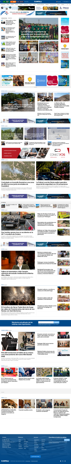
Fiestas (34, 4)
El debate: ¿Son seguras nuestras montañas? (43, 410)
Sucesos (16, 4)
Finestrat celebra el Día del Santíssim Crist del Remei (44, 298)
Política (8, 4)
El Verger (26, 444)
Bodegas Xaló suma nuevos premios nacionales (45, 344)
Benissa (20, 444)
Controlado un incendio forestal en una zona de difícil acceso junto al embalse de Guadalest (17, 184)
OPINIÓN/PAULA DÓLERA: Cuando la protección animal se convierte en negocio (8, 412)
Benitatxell (21, 448)
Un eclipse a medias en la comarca (11, 205)
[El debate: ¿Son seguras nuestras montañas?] (44, 403)
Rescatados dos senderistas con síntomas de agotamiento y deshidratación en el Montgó (46, 224)
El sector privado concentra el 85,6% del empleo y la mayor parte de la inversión (46, 335)
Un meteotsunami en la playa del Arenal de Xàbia (11, 37)
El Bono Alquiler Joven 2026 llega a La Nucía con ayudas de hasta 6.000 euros (11, 44)
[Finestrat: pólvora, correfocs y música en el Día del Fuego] (63, 289)
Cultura (30, 4)
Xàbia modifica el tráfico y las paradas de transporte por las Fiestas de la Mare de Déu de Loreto (11, 22)
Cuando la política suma (25, 410)
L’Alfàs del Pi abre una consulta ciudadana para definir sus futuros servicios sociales (11, 50)
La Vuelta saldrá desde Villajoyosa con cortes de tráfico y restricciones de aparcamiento (43, 380)
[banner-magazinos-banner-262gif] (65, 21)
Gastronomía (26, 4)
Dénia (20, 439)
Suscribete (56, 322)
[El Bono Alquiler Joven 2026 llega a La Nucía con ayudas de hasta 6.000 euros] (3, 43)
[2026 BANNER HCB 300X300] (7, 80)
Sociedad (12, 4)
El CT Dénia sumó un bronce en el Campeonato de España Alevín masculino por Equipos (9, 380)
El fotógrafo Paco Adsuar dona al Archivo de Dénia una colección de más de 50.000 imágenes (63, 206)
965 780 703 (6, 439)
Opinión (58, 4)
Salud (35, 449)
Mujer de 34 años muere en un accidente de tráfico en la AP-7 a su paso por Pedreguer (46, 215)
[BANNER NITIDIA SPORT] (65, 47)
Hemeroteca (44, 449)
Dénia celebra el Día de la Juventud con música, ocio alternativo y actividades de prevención (29, 206)
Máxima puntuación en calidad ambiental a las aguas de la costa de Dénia (46, 205)
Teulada (20, 446)
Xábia (20, 441)
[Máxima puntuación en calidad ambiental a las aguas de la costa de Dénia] (38, 206)
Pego (25, 448)
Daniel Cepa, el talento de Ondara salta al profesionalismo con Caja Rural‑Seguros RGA (61, 114)
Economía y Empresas (40, 4)
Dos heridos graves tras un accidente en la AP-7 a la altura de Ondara (17, 233)
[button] (0, 1)
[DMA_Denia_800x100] (18, 8)
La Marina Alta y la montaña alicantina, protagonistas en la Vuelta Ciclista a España (61, 105)
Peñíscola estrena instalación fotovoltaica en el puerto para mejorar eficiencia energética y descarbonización (60, 144)
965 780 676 (6, 440)
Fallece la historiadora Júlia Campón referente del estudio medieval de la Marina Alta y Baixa (17, 273)
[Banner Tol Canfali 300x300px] (65, 38)
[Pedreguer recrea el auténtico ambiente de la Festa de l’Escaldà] (63, 262)
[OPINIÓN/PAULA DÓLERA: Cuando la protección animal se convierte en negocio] (9, 403)
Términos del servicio (56, 442)
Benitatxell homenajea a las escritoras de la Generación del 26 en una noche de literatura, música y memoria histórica (46, 271)
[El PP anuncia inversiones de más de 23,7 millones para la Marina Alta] (3, 143)
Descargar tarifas (36, 456)
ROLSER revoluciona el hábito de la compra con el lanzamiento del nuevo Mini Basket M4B (17, 354)
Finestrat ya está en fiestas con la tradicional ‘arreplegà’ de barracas (46, 307)
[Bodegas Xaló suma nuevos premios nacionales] (63, 344)
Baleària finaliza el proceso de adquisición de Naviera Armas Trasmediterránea (46, 353)
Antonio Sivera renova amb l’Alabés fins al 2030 (26, 379)
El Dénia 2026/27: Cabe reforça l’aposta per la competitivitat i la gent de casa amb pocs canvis (61, 380)
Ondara (25, 443)
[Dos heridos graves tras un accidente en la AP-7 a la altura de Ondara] (18, 221)
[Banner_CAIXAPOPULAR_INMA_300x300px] (18, 80)
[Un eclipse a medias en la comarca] (3, 206)
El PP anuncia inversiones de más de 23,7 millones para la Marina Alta (14, 143)
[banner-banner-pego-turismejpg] (52, 8)
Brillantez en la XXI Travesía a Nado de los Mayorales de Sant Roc (44, 114)
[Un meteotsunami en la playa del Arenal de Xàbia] (3, 37)
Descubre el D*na (53, 4)
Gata (25, 439)
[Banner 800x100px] (18, 13)
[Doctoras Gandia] (65, 30)
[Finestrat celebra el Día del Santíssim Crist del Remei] (63, 298)
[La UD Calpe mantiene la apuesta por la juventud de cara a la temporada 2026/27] (38, 29)
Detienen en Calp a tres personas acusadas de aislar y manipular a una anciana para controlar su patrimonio (46, 232)
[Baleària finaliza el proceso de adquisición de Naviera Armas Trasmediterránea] (63, 352)
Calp (19, 443)
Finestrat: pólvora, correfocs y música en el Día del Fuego (46, 290)
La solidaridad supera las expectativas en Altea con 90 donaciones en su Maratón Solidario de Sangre (10, 30)
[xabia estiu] (65, 64)
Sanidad (21, 4)
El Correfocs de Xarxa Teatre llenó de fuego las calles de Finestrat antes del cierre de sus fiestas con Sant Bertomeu (17, 309)
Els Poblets (26, 446)
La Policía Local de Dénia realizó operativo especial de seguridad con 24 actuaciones (52, 183)
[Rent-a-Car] (65, 55)
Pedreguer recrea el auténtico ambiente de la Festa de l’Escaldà (46, 263)
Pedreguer (26, 441)
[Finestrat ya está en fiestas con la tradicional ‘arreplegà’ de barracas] (63, 307)
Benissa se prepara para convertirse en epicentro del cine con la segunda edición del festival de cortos (46, 254)
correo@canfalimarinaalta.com (8, 441)
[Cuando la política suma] (27, 403)
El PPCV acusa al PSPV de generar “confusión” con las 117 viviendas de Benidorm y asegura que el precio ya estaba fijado (11, 57)
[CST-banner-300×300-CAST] (41, 80)
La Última (62, 4)
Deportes (47, 4)
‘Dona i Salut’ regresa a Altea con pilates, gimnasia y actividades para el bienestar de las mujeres (11, 65)
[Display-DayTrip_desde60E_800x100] (30, 120)
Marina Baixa (3, 4)
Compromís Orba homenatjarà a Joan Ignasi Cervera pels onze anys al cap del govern (37, 143)
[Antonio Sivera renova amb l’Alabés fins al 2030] (27, 372)
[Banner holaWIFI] (51, 13)
